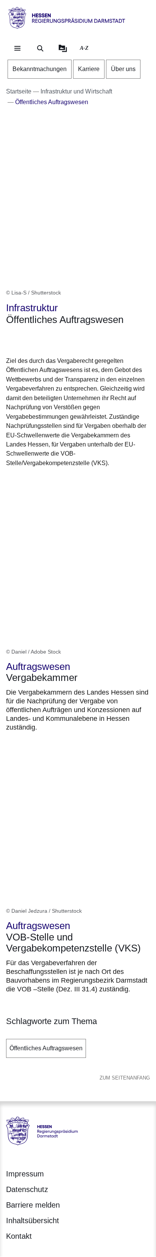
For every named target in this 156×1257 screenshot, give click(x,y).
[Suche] (40, 48)
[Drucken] (71, 339)
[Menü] (17, 48)
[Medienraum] (62, 48)
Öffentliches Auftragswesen (46, 1048)
